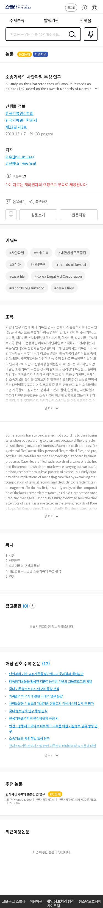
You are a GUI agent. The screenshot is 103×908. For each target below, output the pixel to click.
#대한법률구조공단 (72, 252)
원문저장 (79, 215)
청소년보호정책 (90, 901)
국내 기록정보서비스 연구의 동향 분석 (34, 688)
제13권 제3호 (16, 127)
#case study (64, 287)
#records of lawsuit (71, 264)
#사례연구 (38, 264)
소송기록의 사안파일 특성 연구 (29, 738)
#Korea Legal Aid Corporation (58, 276)
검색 (71, 38)
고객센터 (83, 10)
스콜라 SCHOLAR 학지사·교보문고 (17, 8)
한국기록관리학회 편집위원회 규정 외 (34, 718)
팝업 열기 (32, 606)
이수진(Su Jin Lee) (19, 156)
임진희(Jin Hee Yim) (20, 163)
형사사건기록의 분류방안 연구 (25, 794)
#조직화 (15, 264)
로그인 (71, 7)
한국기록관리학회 (19, 113)
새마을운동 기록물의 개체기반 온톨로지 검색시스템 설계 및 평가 (51, 703)
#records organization (26, 287)
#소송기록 (41, 252)
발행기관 (51, 20)
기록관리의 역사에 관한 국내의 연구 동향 (36, 696)
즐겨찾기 (89, 40)
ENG (94, 10)
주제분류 (17, 20)
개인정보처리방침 (60, 901)
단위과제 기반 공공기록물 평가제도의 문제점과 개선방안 (46, 673)
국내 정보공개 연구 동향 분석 (28, 710)
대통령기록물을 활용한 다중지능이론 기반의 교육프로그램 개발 (50, 681)
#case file (17, 276)
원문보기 (38, 215)
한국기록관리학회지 (21, 120)
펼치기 (96, 90)
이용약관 (36, 901)
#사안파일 (16, 252)
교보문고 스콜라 (14, 901)
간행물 (85, 20)
